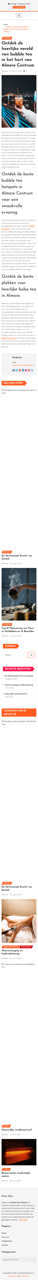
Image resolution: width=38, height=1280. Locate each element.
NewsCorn (13, 1276)
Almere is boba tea (9, 338)
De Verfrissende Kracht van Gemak (19, 676)
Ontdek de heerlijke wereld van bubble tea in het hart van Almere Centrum (16, 29)
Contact (5, 1245)
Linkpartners (7, 1241)
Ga (31, 655)
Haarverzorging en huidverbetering (19, 685)
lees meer (23, 1220)
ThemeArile (24, 1276)
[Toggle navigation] (19, 15)
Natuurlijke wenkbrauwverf (16, 694)
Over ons (5, 1237)
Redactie (5, 71)
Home (5, 24)
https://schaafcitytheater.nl (23, 365)
